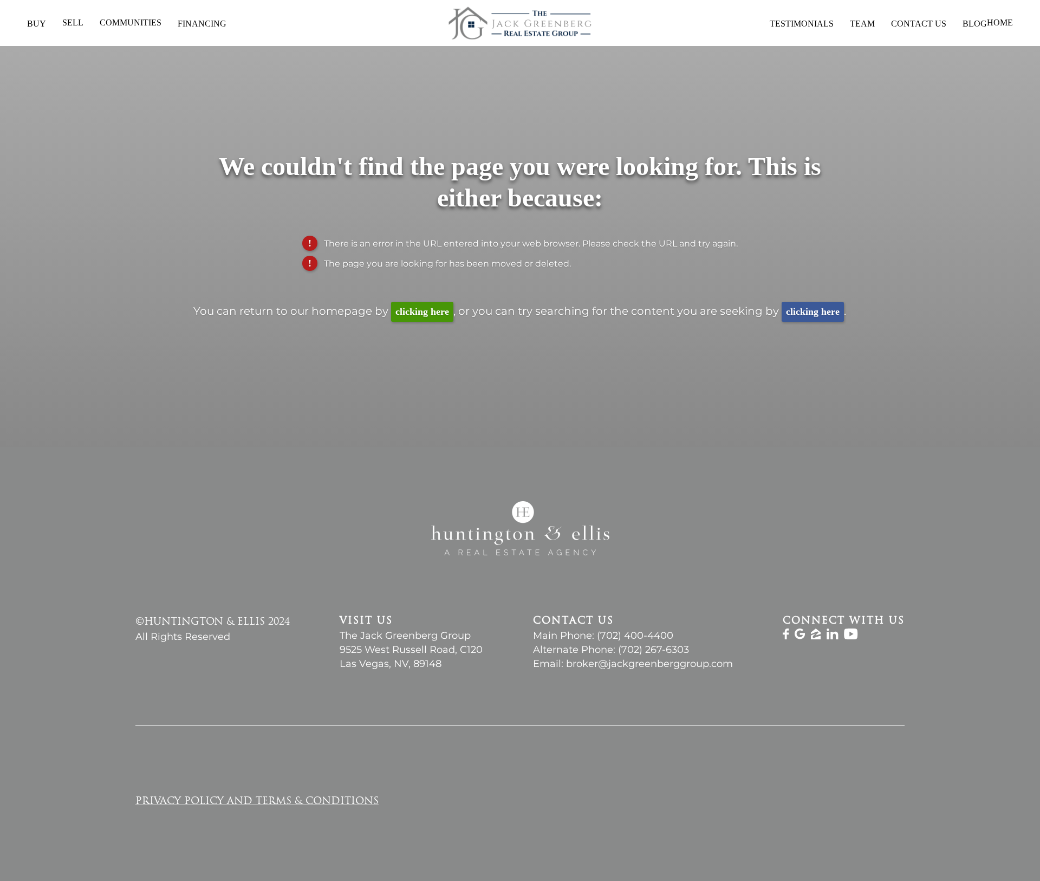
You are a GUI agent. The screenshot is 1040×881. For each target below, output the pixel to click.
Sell (72, 22)
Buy (36, 23)
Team (862, 23)
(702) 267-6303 (653, 650)
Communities (130, 22)
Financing (202, 23)
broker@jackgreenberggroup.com (649, 664)
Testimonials (802, 23)
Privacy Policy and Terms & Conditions (257, 802)
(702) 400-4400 (635, 636)
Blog (975, 23)
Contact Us (918, 23)
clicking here (422, 311)
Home (1000, 22)
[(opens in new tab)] (786, 636)
